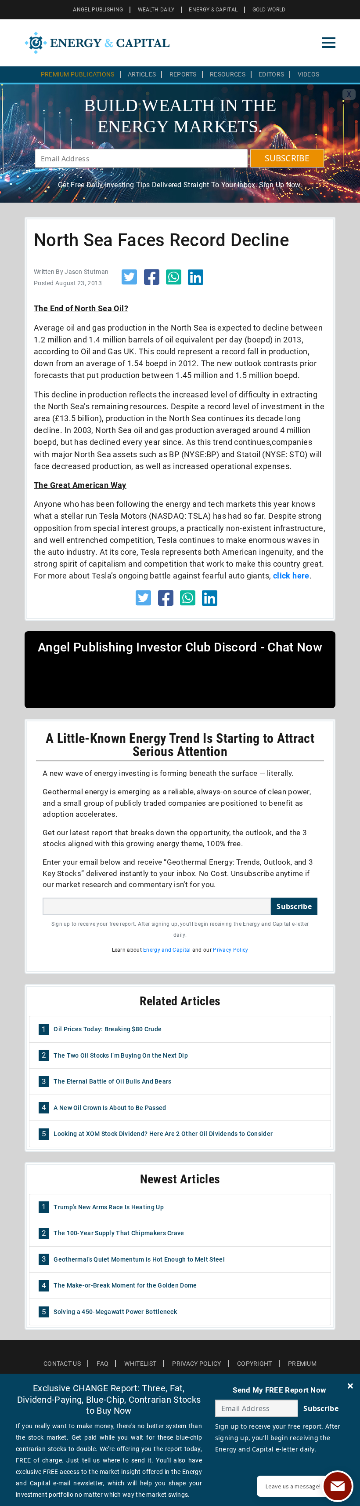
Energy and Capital (167, 950)
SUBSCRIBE (287, 158)
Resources (227, 74)
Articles (142, 74)
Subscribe (294, 906)
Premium (302, 1363)
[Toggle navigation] (328, 43)
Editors (271, 74)
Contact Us (62, 1363)
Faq (102, 1363)
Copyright (254, 1363)
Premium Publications (78, 74)
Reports (183, 74)
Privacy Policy (230, 950)
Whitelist (140, 1363)
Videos (309, 74)
